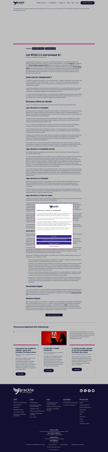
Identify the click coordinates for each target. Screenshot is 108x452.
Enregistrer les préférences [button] (54, 243)
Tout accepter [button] (54, 236)
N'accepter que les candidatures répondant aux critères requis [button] (54, 239)
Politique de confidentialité (54, 246)
